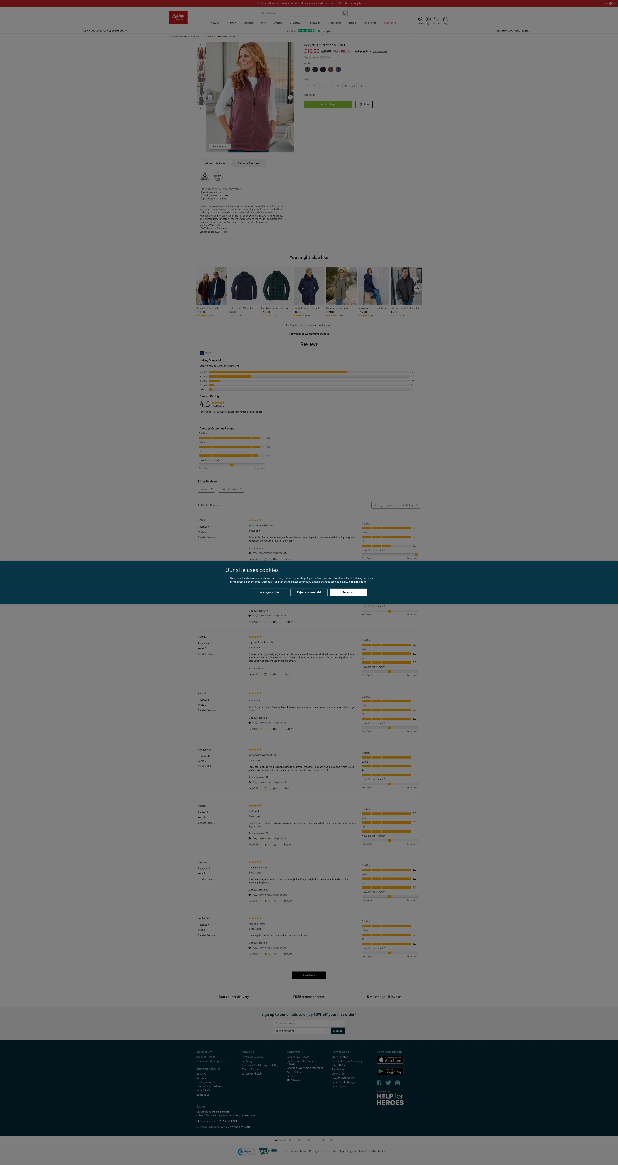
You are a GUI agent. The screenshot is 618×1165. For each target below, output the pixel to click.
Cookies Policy (357, 581)
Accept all (348, 592)
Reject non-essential (309, 592)
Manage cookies (269, 592)
